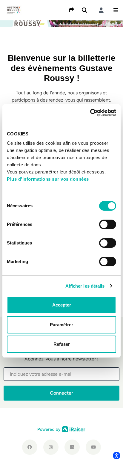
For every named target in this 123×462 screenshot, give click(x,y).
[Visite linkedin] (72, 447)
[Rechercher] (84, 10)
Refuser (61, 344)
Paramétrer (61, 324)
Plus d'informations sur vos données (48, 179)
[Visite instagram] (51, 447)
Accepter (61, 304)
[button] (115, 10)
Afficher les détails (85, 286)
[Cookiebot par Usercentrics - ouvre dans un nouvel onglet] (90, 113)
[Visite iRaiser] (61, 429)
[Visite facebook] (29, 447)
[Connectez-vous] (101, 10)
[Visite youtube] (93, 447)
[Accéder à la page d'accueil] (14, 10)
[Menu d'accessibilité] (116, 455)
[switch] (107, 224)
